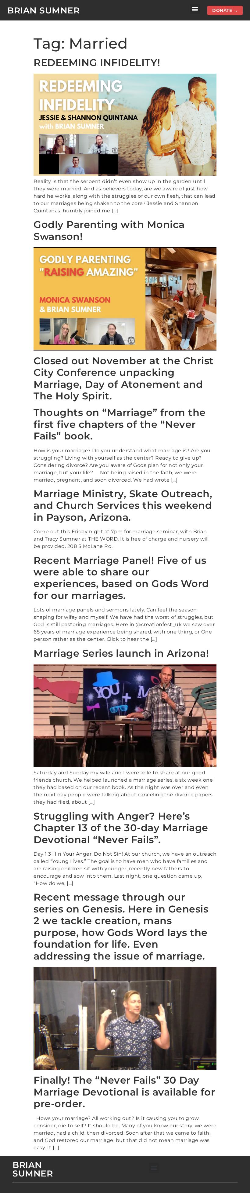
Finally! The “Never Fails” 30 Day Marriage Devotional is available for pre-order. (124, 1092)
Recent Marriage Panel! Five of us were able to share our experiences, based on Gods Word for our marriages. (121, 577)
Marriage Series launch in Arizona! (121, 653)
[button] (195, 9)
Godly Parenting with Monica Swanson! (109, 230)
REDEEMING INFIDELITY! (97, 62)
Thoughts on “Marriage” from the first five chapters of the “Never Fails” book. (120, 424)
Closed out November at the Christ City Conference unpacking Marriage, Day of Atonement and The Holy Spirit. (124, 378)
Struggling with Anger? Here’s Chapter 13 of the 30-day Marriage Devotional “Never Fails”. (121, 828)
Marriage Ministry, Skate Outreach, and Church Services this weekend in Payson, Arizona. (123, 505)
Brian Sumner (43, 10)
